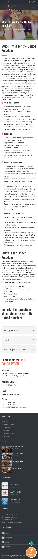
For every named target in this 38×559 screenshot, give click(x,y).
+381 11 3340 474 (8, 402)
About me (7, 428)
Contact (7, 436)
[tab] (19, 330)
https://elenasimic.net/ (17, 555)
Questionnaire (9, 433)
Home (6, 422)
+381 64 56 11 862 (15, 407)
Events (6, 430)
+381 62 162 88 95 (8, 405)
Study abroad (9, 425)
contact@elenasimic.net (9, 2)
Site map (4, 556)
